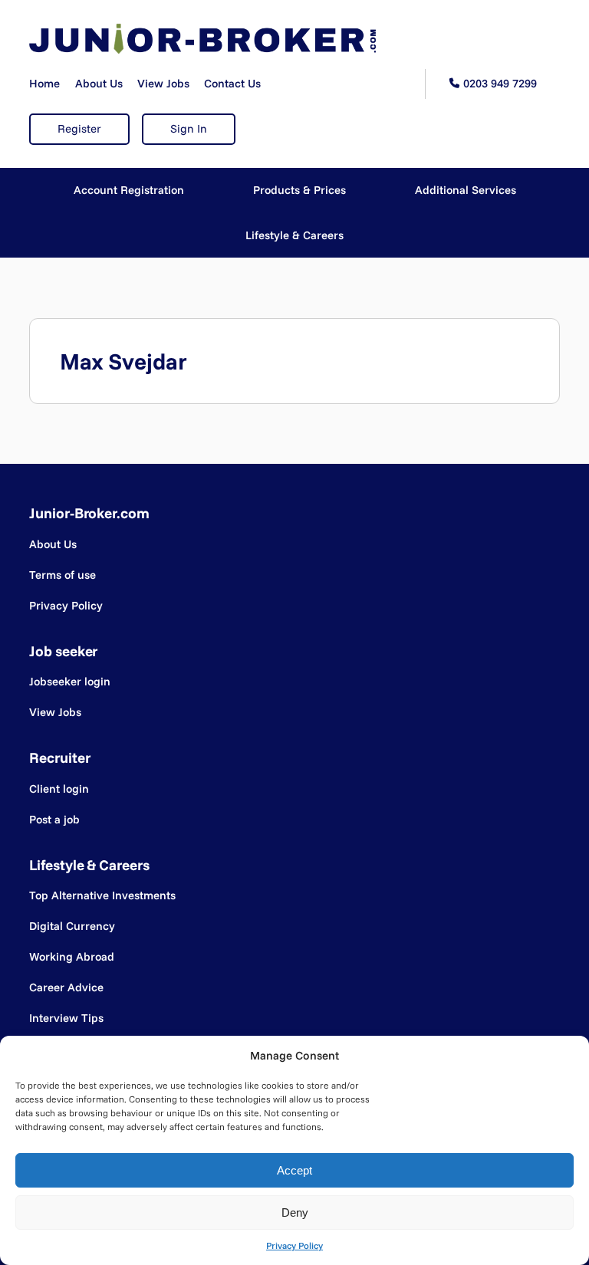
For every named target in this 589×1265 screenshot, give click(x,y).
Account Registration (129, 189)
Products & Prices (299, 189)
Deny (294, 1212)
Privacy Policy (294, 1245)
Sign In (188, 128)
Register (79, 128)
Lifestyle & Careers (294, 235)
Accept (294, 1170)
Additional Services (465, 189)
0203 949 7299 (500, 83)
